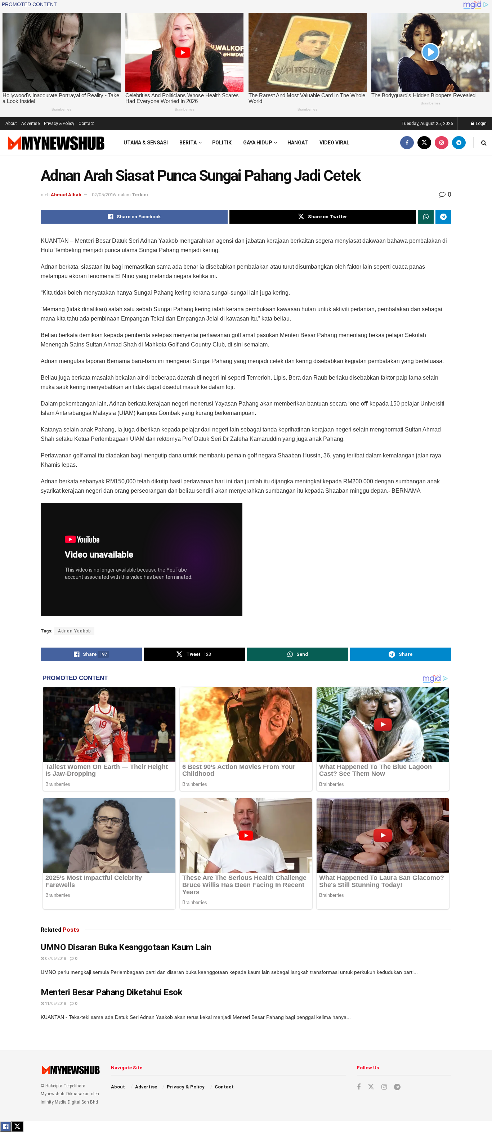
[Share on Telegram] (443, 217)
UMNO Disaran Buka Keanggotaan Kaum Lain (126, 947)
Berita (188, 143)
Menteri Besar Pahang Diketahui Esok (111, 992)
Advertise (30, 123)
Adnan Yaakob (74, 631)
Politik (222, 143)
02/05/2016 (104, 194)
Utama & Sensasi (146, 143)
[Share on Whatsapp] (426, 217)
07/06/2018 (55, 958)
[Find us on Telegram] (459, 143)
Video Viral (334, 143)
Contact (86, 123)
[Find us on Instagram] (441, 143)
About (11, 123)
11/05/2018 (55, 1003)
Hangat (297, 143)
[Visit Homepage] (55, 142)
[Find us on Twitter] (424, 143)
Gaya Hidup (257, 143)
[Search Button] (484, 143)
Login (481, 123)
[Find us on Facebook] (407, 143)
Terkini (140, 194)
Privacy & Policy (59, 123)
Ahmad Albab (66, 194)
